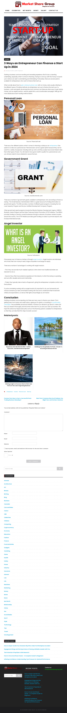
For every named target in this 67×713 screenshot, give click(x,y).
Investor (16, 391)
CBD (5, 514)
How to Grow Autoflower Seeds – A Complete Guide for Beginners (23, 656)
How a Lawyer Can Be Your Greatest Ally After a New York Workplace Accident (27, 646)
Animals (6, 480)
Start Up (29, 391)
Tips (5, 628)
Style (5, 621)
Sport (6, 618)
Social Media (8, 615)
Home (7, 10)
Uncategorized (8, 635)
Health (6, 558)
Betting (6, 494)
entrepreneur (53, 145)
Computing (7, 524)
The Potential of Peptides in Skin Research (16, 652)
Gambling (7, 551)
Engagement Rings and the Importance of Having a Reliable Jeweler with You (27, 649)
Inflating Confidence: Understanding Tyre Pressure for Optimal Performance (27, 659)
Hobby (6, 561)
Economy (7, 531)
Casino (6, 511)
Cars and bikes (8, 507)
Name (6, 433)
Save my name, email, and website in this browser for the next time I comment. (26, 448)
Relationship (8, 604)
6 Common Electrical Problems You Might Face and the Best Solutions (49, 399)
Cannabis (7, 504)
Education (7, 534)
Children (6, 521)
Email (6, 438)
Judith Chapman (18, 70)
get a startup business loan (29, 85)
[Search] (60, 468)
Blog (5, 497)
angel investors (37, 259)
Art (5, 487)
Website (6, 444)
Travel (6, 631)
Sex (5, 611)
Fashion (6, 537)
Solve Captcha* (8, 451)
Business (7, 59)
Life (5, 581)
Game (6, 554)
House (6, 564)
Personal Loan (22, 391)
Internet (6, 574)
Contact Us (53, 10)
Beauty (6, 490)
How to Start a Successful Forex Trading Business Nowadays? (17, 399)
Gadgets (6, 547)
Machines (7, 584)
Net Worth (27, 10)
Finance (6, 541)
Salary (43, 10)
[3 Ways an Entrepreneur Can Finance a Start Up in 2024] (33, 36)
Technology (7, 625)
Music (6, 598)
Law (5, 578)
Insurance (7, 571)
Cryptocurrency (9, 527)
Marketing (7, 588)
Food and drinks (9, 544)
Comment (7, 412)
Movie (6, 594)
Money (36, 10)
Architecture (8, 484)
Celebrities (16, 10)
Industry (6, 568)
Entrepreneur (10, 391)
